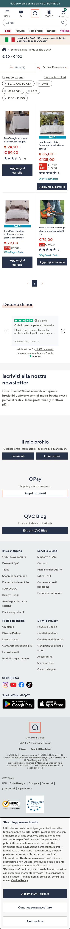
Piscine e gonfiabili (13, 612)
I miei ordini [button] (52, 456)
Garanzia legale (46, 669)
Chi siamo (8, 626)
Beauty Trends (10, 594)
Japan (48, 742)
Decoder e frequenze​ (50, 593)
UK (28, 742)
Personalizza (35, 921)
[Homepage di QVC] (4, 50)
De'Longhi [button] (14, 91)
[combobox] (31, 22)
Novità (20, 30)
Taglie (5, 569)
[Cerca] (63, 22)
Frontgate (34, 783)
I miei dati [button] (18, 456)
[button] (7, 14)
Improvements (25, 788)
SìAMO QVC (9, 588)
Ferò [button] (34, 91)
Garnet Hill (47, 783)
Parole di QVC (10, 563)
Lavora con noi (10, 639)
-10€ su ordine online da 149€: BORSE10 (34, 3)
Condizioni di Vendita (50, 639)
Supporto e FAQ (46, 556)
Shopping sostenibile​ (14, 575)
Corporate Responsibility (17, 645)
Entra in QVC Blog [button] (35, 530)
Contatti (42, 563)
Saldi (8, 30)
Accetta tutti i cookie (35, 893)
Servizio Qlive (45, 662)
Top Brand (36, 30)
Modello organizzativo (15, 658)
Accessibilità (44, 656)
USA (21, 742)
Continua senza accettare (35, 907)
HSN (4, 783)
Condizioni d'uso (47, 633)
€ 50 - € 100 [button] (16, 98)
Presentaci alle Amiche (15, 582)
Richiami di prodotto (49, 569)
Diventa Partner (11, 633)
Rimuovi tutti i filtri (55, 77)
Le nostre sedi (10, 652)
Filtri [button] (20, 67)
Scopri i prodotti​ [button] (35, 493)
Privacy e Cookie (47, 626)
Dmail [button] (45, 83)
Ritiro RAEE (44, 575)
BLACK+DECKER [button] (19, 83)
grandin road (8, 788)
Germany (37, 742)
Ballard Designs (18, 783)
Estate (51, 30)
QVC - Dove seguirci (14, 556)
